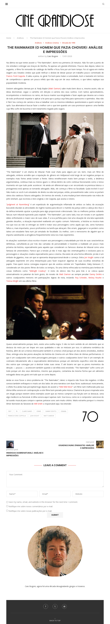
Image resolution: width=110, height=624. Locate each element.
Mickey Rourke (95, 277)
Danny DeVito (95, 274)
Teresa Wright (12, 281)
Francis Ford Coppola (15, 76)
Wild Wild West (65, 387)
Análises (20, 38)
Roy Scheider (81, 277)
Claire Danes (27, 411)
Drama (63, 411)
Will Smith (38, 403)
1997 (9, 411)
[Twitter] (55, 606)
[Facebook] (45, 606)
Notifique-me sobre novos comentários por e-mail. (31, 506)
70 (16, 411)
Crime (38, 411)
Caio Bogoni (52, 56)
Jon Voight (88, 257)
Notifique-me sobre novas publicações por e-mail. (30, 511)
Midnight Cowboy (38, 271)
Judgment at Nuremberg (18, 204)
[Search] (103, 4)
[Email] (64, 606)
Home (8, 38)
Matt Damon (54, 88)
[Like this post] (58, 435)
